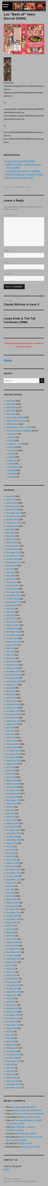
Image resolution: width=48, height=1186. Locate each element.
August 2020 (12, 684)
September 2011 (13, 1025)
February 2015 (12, 902)
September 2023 (13, 562)
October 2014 (12, 916)
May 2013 (10, 969)
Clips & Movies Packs (16, 421)
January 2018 (12, 787)
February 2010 (12, 1081)
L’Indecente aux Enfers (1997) (20, 177)
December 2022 (13, 592)
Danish (11, 437)
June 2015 (10, 889)
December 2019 (13, 711)
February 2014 (12, 942)
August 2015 (11, 883)
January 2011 (11, 1051)
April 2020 (11, 698)
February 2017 (12, 823)
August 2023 (11, 566)
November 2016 (13, 833)
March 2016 (11, 860)
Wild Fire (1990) (24, 1143)
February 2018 (12, 784)
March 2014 (11, 939)
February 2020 (12, 704)
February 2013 (12, 978)
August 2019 (11, 724)
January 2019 (12, 747)
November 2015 (13, 873)
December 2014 (13, 909)
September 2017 (13, 800)
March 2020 (11, 701)
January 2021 (12, 668)
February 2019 (12, 744)
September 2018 (13, 760)
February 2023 (12, 585)
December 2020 (13, 671)
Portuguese (13, 467)
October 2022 (12, 599)
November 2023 (13, 556)
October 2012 (12, 988)
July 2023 (10, 569)
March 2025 (11, 503)
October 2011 (12, 1021)
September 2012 (13, 992)
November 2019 (13, 714)
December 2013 (13, 949)
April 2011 (10, 1041)
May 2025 (10, 496)
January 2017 (12, 826)
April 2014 (10, 935)
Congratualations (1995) (24, 1107)
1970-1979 (10, 404)
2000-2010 (11, 414)
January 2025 (12, 509)
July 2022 (10, 608)
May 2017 (10, 813)
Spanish (12, 470)
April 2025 (11, 499)
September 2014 (13, 919)
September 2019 (13, 721)
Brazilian (12, 434)
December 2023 (13, 552)
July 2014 (10, 926)
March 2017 (11, 820)
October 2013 (12, 955)
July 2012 (10, 998)
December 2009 (13, 1084)
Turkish (12, 477)
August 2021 (11, 645)
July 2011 (10, 1031)
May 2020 (10, 694)
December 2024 (13, 513)
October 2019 (12, 717)
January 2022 (12, 628)
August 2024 (12, 526)
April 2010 (11, 1074)
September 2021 (13, 641)
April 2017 (10, 817)
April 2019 (10, 737)
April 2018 (11, 777)
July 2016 (10, 846)
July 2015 (10, 886)
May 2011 (10, 1038)
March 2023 (11, 582)
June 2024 (10, 532)
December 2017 (13, 790)
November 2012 (13, 985)
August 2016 (11, 843)
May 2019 (10, 734)
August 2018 (11, 764)
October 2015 (12, 876)
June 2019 (10, 731)
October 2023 (12, 559)
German (12, 450)
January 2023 (12, 589)
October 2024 (12, 519)
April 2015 (10, 896)
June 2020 (10, 691)
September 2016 (13, 840)
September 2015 (13, 879)
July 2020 (10, 688)
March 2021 (11, 661)
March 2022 (11, 622)
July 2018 (10, 767)
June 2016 (10, 850)
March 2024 (11, 542)
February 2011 (12, 1048)
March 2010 (11, 1078)
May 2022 (10, 615)
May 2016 (10, 853)
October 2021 (12, 638)
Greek (11, 454)
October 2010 (12, 1058)
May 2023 (10, 575)
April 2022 (11, 618)
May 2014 (10, 932)
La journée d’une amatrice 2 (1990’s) (23, 171)
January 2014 (12, 945)
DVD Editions (12, 424)
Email (7, 262)
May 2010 (10, 1071)
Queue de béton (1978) (30, 1117)
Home (8, 360)
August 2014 (11, 922)
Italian (11, 457)
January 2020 (12, 708)
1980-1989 (10, 407)
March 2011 (11, 1044)
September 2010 (13, 1061)
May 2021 (10, 655)
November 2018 (13, 754)
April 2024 (11, 539)
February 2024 (12, 546)
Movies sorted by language (18, 430)
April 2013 (10, 972)
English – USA (15, 444)
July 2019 (10, 727)
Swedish (12, 473)
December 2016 (13, 830)
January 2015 (12, 906)
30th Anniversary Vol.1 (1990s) (21, 161)
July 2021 (10, 648)
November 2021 (13, 635)
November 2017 (13, 793)
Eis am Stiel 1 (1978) (31, 1147)
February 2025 (12, 506)
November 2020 (13, 675)
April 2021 (10, 658)
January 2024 (12, 549)
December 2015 (13, 869)
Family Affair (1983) (27, 1133)
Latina (11, 463)
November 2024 (13, 516)
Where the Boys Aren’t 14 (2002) (29, 1114)
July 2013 (10, 965)
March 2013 (11, 975)
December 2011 (13, 1015)
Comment (9, 215)
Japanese (12, 460)
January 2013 (12, 982)
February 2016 (12, 863)
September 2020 (13, 681)
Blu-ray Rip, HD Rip (15, 417)
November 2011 (13, 1018)
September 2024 (13, 523)
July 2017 (10, 807)
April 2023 (11, 579)
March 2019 (11, 741)
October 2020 (12, 678)
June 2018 (10, 770)
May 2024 (10, 536)
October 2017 (12, 797)
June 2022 (10, 612)
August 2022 (11, 605)
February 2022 (12, 625)
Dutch (11, 440)
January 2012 (12, 1011)
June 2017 (10, 810)
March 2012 (11, 1005)
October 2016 (12, 836)
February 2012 (12, 1008)
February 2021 (12, 665)
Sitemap (7, 1181)
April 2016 (10, 856)
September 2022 (13, 602)
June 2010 (10, 1068)
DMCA (7, 1169)
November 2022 (13, 595)
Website (7, 274)
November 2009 (13, 1087)
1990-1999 (20, 187)
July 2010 (10, 1064)
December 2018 (13, 750)
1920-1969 (10, 401)
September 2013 (13, 959)
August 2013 (11, 962)
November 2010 (13, 1054)
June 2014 (10, 929)
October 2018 (12, 757)
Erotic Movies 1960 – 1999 (18, 427)
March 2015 (11, 899)
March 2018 (11, 780)
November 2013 (13, 952)
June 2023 (10, 572)
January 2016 (12, 866)
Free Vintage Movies (12, 1179)
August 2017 (11, 803)
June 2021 (10, 651)
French (27, 187)
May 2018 (10, 774)
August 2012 (11, 995)
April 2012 (10, 1002)
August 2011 (11, 1028)
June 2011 (10, 1035)
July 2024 (10, 529)
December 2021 (13, 632)
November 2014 (13, 912)
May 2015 (10, 893)
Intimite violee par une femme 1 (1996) (24, 174)
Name (7, 251)
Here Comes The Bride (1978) (28, 1110)
